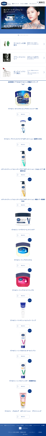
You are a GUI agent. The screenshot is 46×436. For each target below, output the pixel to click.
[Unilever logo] (20, 428)
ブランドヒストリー (33, 3)
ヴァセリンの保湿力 (24, 3)
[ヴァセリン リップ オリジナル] (23, 249)
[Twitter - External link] (40, 2)
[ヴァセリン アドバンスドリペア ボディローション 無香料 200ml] (23, 128)
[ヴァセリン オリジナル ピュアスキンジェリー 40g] (23, 98)
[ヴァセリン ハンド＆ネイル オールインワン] (23, 340)
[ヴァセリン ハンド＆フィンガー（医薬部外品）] (23, 370)
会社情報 (43, 425)
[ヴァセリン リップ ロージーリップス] (23, 279)
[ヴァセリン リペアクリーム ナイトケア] (23, 219)
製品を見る (23, 114)
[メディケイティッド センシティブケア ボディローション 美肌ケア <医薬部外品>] (23, 189)
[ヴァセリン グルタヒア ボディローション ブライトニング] (23, 400)
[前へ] (3, 21)
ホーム (9, 3)
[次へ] (43, 21)
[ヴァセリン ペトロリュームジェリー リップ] (23, 310)
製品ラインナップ (15, 3)
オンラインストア (41, 3)
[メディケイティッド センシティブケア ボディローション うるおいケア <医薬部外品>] (23, 158)
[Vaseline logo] (4, 3)
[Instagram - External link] (42, 2)
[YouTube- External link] (44, 2)
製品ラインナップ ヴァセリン (9, 425)
